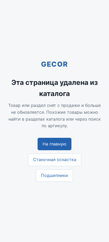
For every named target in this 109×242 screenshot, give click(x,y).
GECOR (54, 64)
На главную (54, 144)
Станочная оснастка (54, 159)
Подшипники (54, 175)
